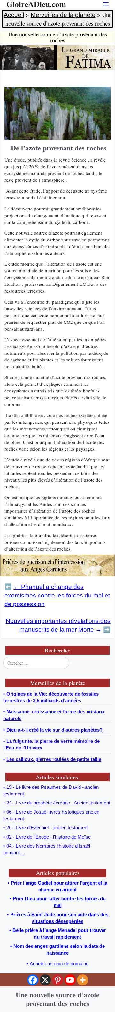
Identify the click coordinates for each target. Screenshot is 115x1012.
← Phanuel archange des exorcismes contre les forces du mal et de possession (57, 595)
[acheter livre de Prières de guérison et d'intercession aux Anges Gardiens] (57, 574)
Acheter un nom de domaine (59, 963)
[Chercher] (106, 663)
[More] (82, 979)
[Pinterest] (57, 979)
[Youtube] (70, 979)
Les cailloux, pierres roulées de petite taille (53, 759)
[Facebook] (32, 979)
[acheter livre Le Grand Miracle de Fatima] (57, 68)
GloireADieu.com (36, 4)
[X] (45, 979)
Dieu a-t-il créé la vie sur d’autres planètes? (54, 730)
